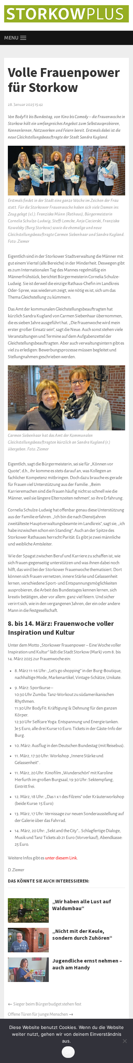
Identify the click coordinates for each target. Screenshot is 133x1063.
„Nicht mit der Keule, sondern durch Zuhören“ (82, 934)
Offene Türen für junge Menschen (38, 1014)
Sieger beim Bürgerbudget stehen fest (47, 1004)
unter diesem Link (61, 858)
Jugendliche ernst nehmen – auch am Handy (87, 963)
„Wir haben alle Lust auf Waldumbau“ (81, 904)
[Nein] (124, 1040)
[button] (15, 38)
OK (68, 1052)
